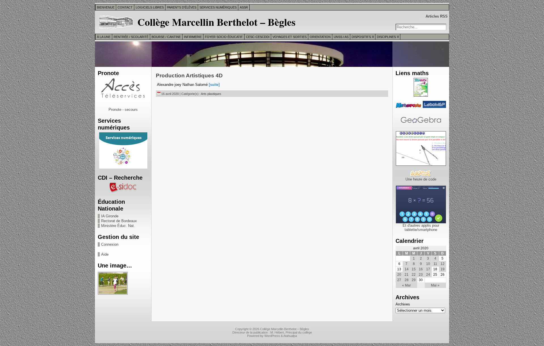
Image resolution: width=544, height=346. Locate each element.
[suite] (214, 84)
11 (435, 264)
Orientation (320, 37)
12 (443, 264)
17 (428, 269)
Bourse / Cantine (166, 37)
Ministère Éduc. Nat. (118, 226)
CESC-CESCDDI (257, 37)
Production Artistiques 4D (189, 75)
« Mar (406, 285)
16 (421, 269)
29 (414, 280)
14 (407, 269)
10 (428, 264)
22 (414, 274)
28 (407, 280)
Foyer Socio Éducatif (224, 37)
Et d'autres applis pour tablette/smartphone (421, 227)
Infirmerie (193, 37)
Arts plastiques (211, 93)
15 (414, 269)
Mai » (435, 285)
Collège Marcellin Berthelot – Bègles (216, 21)
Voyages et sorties (290, 37)
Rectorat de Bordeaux (119, 221)
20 (399, 274)
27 (399, 280)
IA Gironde (109, 216)
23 (421, 274)
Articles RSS (437, 16)
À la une (103, 37)
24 (428, 274)
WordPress (272, 335)
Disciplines (386, 37)
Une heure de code (420, 179)
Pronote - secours (123, 109)
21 (407, 274)
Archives (403, 304)
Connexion (109, 244)
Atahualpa (290, 335)
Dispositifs (361, 37)
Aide (105, 254)
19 (443, 269)
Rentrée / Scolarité (131, 37)
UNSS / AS (341, 37)
